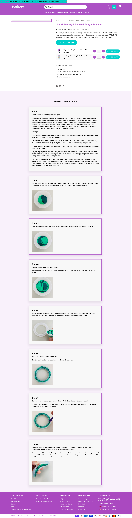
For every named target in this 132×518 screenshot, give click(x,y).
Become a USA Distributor (43, 501)
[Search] (46, 7)
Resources (81, 12)
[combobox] (65, 7)
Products (49, 12)
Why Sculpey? (64, 506)
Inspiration (62, 12)
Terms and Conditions (85, 501)
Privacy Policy (15, 501)
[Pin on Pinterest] (60, 86)
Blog (72, 12)
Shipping (81, 506)
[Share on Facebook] (57, 86)
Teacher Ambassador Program (21, 509)
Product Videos (65, 501)
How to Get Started (66, 509)
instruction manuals (66, 504)
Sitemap (13, 504)
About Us (14, 499)
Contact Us (82, 509)
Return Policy (82, 499)
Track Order (82, 504)
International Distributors (43, 499)
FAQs (62, 499)
